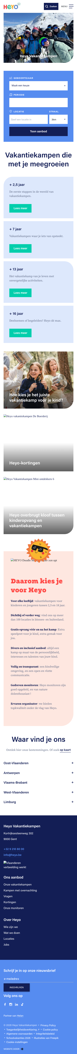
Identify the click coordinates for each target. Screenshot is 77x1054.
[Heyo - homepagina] (12, 5)
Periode (19, 94)
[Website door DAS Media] (22, 1049)
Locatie (19, 111)
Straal (54, 111)
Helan (20, 1015)
